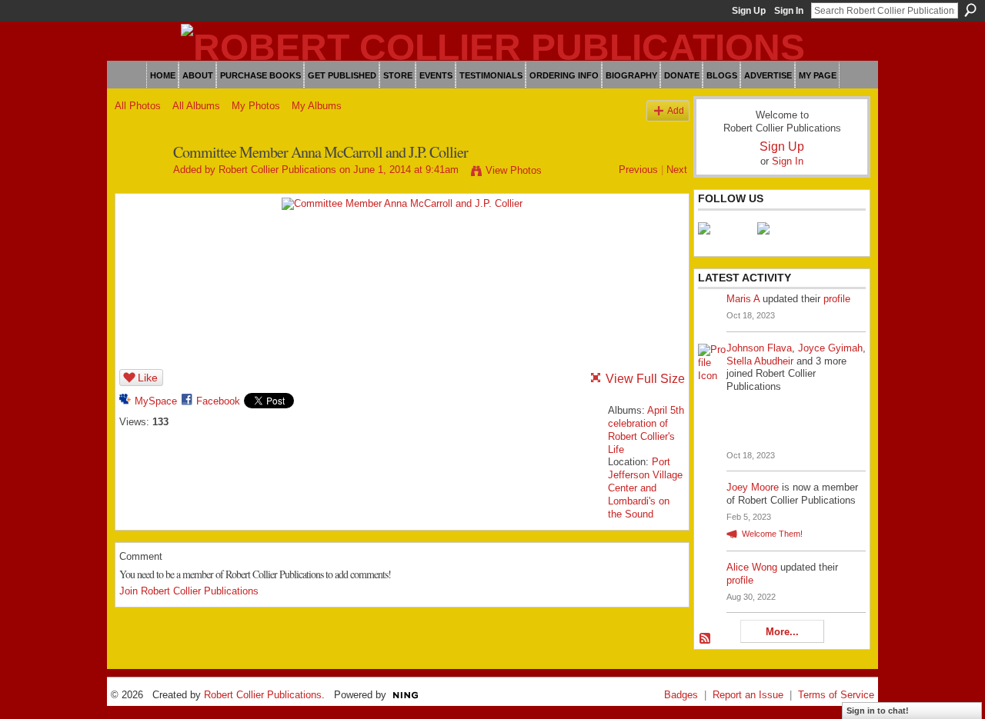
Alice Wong (751, 567)
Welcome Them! (772, 533)
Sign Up (749, 10)
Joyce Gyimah (830, 348)
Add (675, 110)
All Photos (138, 106)
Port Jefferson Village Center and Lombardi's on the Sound (645, 488)
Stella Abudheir (759, 361)
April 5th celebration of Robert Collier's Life (646, 429)
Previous (638, 169)
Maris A (743, 299)
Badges (681, 695)
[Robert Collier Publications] (139, 185)
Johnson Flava (759, 348)
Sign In (788, 10)
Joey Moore (752, 487)
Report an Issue (748, 695)
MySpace (156, 401)
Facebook (218, 401)
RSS (706, 639)
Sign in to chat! (877, 710)
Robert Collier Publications (277, 169)
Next (676, 169)
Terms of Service (836, 695)
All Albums (196, 106)
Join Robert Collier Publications (189, 591)
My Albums (317, 106)
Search (970, 10)
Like (148, 377)
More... (782, 631)
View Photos (514, 170)
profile (836, 299)
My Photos (256, 106)
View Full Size (645, 378)
